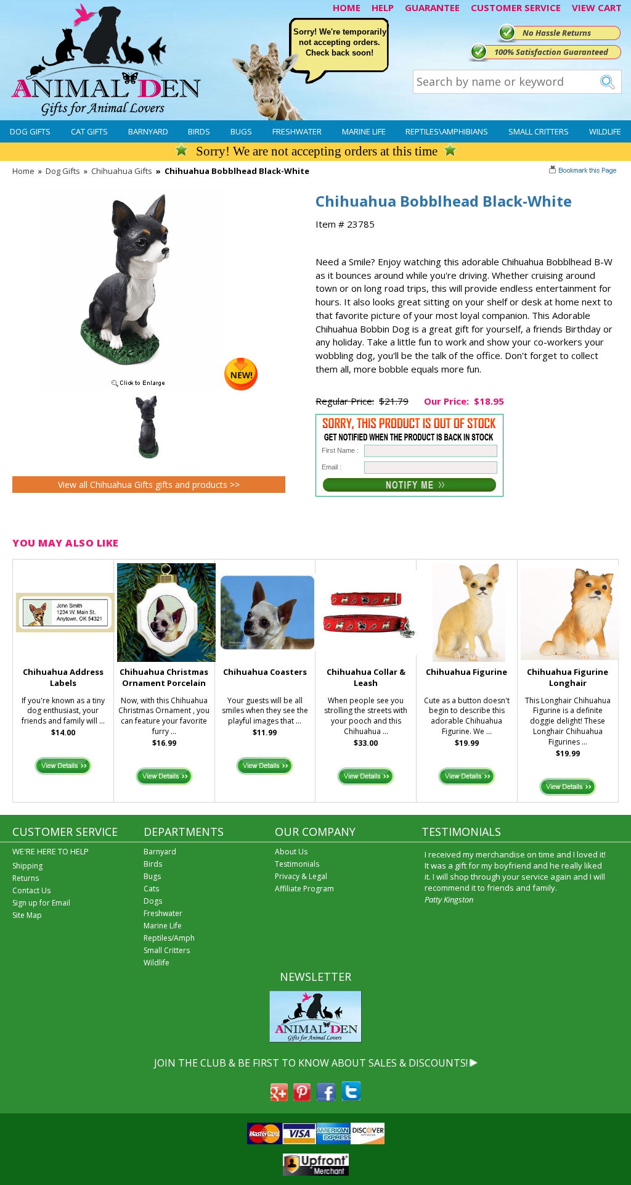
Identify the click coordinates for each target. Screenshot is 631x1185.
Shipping (27, 866)
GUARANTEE (432, 7)
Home (23, 170)
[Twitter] (351, 1097)
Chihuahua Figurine (466, 671)
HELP (383, 7)
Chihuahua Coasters (265, 671)
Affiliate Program (304, 888)
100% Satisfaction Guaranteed (551, 51)
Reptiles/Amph (169, 938)
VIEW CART (597, 7)
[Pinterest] (301, 1097)
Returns (25, 878)
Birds (199, 131)
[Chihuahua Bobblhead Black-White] (148, 387)
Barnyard (148, 131)
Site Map (27, 915)
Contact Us (31, 890)
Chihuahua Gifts (121, 170)
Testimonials (297, 864)
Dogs (153, 901)
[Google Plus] (279, 1097)
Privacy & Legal (301, 876)
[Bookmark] (584, 171)
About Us (291, 851)
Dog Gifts (30, 131)
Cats (151, 888)
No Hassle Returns (557, 32)
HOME (346, 7)
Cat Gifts (89, 131)
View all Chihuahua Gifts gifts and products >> (149, 484)
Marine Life (364, 131)
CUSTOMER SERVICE (516, 7)
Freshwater (297, 131)
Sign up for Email (41, 903)
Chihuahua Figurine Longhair (567, 677)
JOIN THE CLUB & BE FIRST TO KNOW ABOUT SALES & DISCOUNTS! (311, 1063)
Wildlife (605, 131)
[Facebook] (326, 1097)
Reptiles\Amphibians (446, 131)
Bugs (241, 131)
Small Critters (538, 131)
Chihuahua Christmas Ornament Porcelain (164, 677)
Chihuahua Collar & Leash (366, 677)
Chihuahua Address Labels (63, 677)
